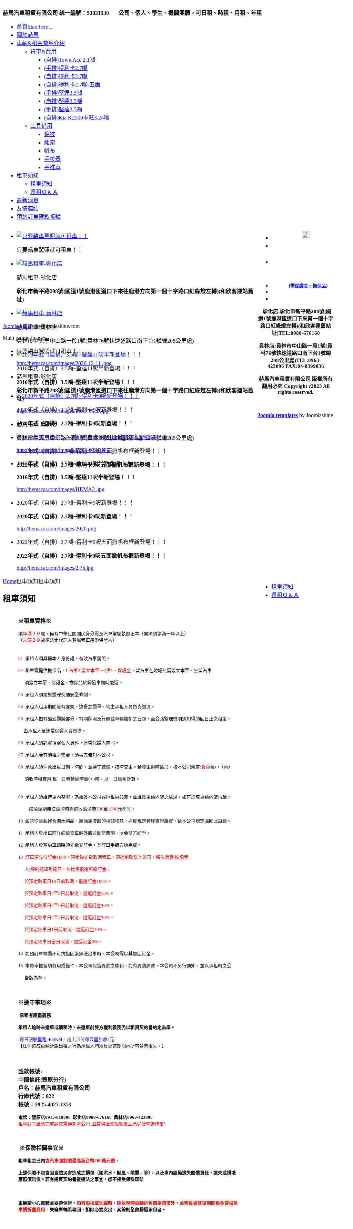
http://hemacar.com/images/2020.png (56, 528)
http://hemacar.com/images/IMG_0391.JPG (64, 450)
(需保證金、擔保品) (308, 285)
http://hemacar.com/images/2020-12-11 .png (64, 363)
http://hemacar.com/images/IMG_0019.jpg (62, 411)
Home (9, 581)
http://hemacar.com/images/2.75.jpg (55, 568)
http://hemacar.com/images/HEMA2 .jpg (60, 489)
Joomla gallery (18, 326)
